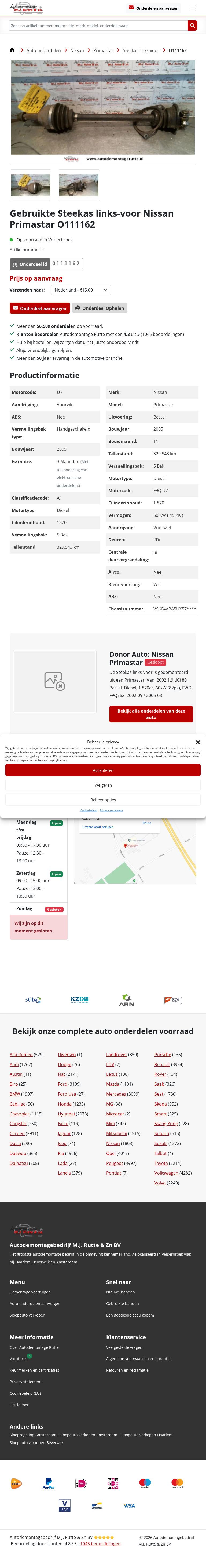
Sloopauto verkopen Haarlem (146, 1434)
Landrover (116, 1054)
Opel (111, 1153)
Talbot (160, 1153)
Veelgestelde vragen (124, 1347)
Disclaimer (19, 1404)
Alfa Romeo (21, 1054)
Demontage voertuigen (30, 1292)
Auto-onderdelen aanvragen (35, 1303)
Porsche (162, 1054)
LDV (110, 1064)
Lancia (64, 1173)
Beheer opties (103, 799)
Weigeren (103, 785)
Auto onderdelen (44, 50)
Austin (16, 1074)
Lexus (112, 1074)
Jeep (62, 1143)
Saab (159, 1084)
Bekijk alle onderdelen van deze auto (151, 714)
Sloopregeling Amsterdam (33, 1434)
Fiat (61, 1074)
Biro (14, 1084)
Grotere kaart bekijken (97, 827)
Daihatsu (19, 1163)
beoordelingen (100, 1544)
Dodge (64, 1064)
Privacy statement (111, 810)
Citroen (17, 1133)
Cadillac (17, 1104)
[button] (198, 741)
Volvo (160, 1183)
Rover (160, 1074)
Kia (61, 1153)
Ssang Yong (166, 1123)
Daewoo (18, 1153)
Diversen (67, 1054)
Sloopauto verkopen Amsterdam (88, 1434)
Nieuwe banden (120, 1292)
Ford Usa (67, 1094)
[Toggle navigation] (192, 8)
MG (109, 1104)
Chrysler (18, 1123)
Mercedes (116, 1094)
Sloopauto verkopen (27, 1315)
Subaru (161, 1133)
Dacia (15, 1143)
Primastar (103, 50)
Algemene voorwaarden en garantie (138, 1358)
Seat (158, 1094)
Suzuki (160, 1143)
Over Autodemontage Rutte (34, 1347)
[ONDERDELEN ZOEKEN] (192, 25)
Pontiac (114, 1173)
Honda (65, 1104)
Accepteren (103, 770)
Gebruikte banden (122, 1303)
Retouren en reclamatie (127, 1370)
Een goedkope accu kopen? (130, 1315)
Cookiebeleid (88, 810)
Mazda (112, 1084)
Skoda (160, 1104)
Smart (160, 1114)
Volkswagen (166, 1173)
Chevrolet (19, 1114)
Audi (14, 1064)
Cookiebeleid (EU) (25, 1393)
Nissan (77, 50)
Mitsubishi (116, 1133)
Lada (63, 1163)
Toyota (161, 1163)
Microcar (115, 1114)
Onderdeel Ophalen (103, 308)
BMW (15, 1094)
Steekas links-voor (141, 50)
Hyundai (66, 1114)
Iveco (63, 1123)
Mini (110, 1123)
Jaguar (64, 1133)
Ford (62, 1084)
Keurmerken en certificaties (34, 1370)
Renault (162, 1064)
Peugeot (114, 1163)
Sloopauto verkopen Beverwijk (37, 1442)
